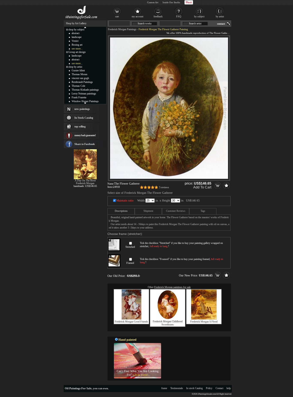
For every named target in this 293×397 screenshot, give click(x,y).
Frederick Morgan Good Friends (131, 321)
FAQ (178, 16)
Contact (219, 388)
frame (164, 388)
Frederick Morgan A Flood (203, 321)
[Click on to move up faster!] (85, 27)
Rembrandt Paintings (82, 82)
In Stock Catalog (83, 117)
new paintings (82, 108)
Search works (145, 23)
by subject (199, 16)
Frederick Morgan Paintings (122, 29)
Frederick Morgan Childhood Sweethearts (168, 323)
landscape (77, 37)
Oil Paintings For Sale (78, 388)
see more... (77, 48)
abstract (75, 33)
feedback (158, 16)
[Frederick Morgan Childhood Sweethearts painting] (167, 318)
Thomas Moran (79, 74)
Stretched (130, 246)
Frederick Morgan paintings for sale (172, 287)
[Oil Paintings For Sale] (81, 19)
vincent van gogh (80, 78)
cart (117, 16)
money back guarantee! (85, 135)
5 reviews (164, 187)
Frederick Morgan (85, 183)
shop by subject (76, 29)
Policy (209, 388)
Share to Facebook (84, 144)
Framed (130, 262)
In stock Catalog (194, 388)
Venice (75, 40)
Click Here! (140, 374)
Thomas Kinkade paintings (85, 89)
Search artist (195, 23)
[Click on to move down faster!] (85, 102)
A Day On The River (85, 180)
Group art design (77, 52)
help (229, 388)
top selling (80, 126)
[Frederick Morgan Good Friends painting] (131, 318)
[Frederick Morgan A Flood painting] (204, 318)
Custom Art (152, 2)
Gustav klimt (78, 70)
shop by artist (75, 66)
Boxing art (77, 44)
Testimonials (176, 388)
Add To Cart (202, 187)
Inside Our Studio (171, 2)
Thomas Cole (78, 85)
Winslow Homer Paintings (85, 101)
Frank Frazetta (79, 97)
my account (137, 16)
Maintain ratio (124, 200)
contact (221, 23)
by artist (220, 16)
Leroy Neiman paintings (84, 93)
